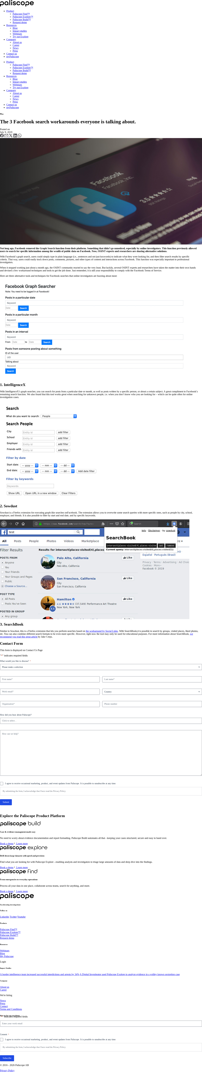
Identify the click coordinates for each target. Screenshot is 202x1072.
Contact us (11, 53)
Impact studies (20, 31)
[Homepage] (17, 5)
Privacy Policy (59, 791)
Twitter (13, 916)
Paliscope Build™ (22, 19)
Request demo (20, 22)
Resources (11, 25)
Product (10, 11)
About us (17, 42)
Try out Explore (20, 36)
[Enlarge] (185, 284)
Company (11, 39)
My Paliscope (7, 956)
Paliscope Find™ (21, 13)
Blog (15, 28)
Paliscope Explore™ (23, 16)
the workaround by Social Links (102, 631)
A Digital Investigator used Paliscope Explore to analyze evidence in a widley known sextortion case (130, 974)
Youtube (21, 916)
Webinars (17, 33)
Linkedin (4, 916)
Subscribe (7, 1058)
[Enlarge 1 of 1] (197, 142)
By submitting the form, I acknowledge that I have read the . (34, 791)
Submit (6, 802)
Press (15, 50)
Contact (4, 1006)
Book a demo (6, 843)
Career (16, 45)
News (15, 48)
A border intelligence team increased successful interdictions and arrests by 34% (39, 974)
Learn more (22, 843)
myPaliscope (12, 56)
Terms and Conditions (11, 1009)
